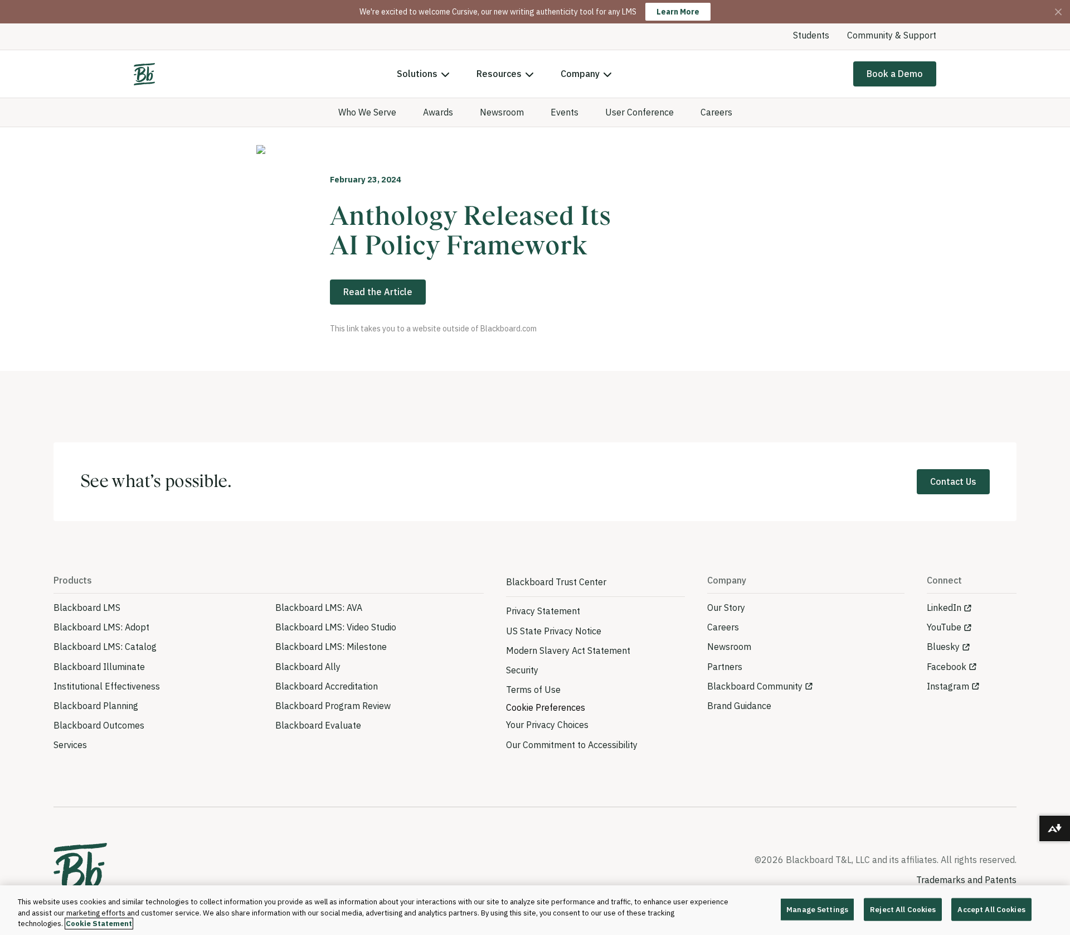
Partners (724, 666)
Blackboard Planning (96, 705)
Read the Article (377, 291)
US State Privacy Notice (553, 631)
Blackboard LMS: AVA (318, 607)
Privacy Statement (543, 610)
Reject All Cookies (903, 909)
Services (70, 744)
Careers (716, 112)
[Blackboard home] (80, 871)
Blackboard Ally (308, 666)
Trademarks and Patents (966, 879)
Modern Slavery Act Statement (568, 650)
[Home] (144, 74)
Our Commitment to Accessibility (572, 744)
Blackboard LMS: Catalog (105, 646)
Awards (438, 112)
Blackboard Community (754, 686)
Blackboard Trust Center (556, 581)
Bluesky (943, 646)
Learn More (677, 12)
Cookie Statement (99, 923)
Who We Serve (367, 112)
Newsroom (502, 112)
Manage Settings (817, 909)
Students (811, 35)
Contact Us (953, 481)
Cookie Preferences (545, 707)
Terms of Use (533, 689)
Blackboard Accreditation (326, 686)
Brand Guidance (739, 705)
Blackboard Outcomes (99, 725)
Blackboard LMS (87, 607)
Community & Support (891, 35)
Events (564, 112)
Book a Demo (895, 73)
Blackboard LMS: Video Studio (335, 627)
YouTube (944, 627)
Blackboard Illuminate (99, 666)
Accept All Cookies (991, 909)
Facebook (946, 666)
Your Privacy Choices (547, 724)
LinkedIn (944, 607)
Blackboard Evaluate (318, 725)
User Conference (639, 112)
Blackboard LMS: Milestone (331, 646)
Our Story (726, 607)
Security (522, 670)
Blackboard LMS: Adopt (101, 627)
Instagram (948, 686)
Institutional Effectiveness (107, 686)
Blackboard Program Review (333, 705)
